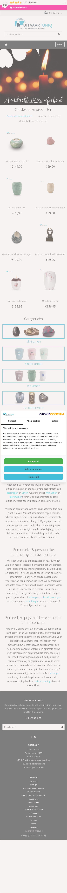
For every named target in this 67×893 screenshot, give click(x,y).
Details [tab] (55, 421)
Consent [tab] (12, 421)
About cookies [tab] (33, 421)
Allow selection (33, 469)
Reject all (33, 477)
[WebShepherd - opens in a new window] (51, 414)
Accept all (33, 461)
